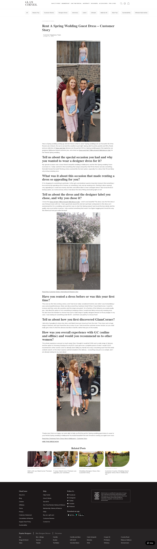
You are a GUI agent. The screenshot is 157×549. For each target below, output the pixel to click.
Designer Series (63, 12)
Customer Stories (49, 12)
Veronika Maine (74, 543)
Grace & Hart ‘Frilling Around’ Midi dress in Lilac (65, 202)
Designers (94, 3)
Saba (20, 543)
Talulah (38, 543)
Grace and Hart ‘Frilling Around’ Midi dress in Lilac (95, 150)
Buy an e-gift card (48, 515)
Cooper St (107, 537)
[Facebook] (68, 495)
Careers (21, 501)
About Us (22, 495)
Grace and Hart (61, 148)
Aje (20, 537)
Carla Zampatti (91, 537)
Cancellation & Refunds (26, 518)
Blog (20, 498)
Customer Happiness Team (52, 35)
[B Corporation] (98, 496)
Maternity (86, 3)
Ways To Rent (55, 3)
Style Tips (115, 12)
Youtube (71, 503)
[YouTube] (68, 503)
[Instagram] (68, 497)
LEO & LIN (73, 540)
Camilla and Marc (75, 537)
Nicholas (89, 540)
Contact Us (46, 522)
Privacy (21, 511)
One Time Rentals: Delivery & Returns (54, 505)
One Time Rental (76, 3)
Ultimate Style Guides (141, 12)
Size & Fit (46, 501)
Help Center (46, 495)
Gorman (38, 540)
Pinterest (72, 506)
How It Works (47, 498)
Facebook (72, 495)
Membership (66, 3)
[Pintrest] (68, 506)
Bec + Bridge (40, 537)
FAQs (44, 511)
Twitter (71, 500)
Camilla (55, 537)
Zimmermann (125, 543)
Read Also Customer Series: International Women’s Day (60, 292)
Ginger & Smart (23, 540)
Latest (84, 12)
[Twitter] (68, 500)
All (27, 12)
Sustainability (126, 12)
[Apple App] (71, 515)
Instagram (72, 498)
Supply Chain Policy (25, 522)
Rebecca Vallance (126, 540)
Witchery (106, 543)
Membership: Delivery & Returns (52, 508)
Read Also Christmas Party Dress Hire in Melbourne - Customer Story (64, 438)
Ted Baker (56, 543)
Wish (88, 543)
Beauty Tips (36, 12)
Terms (21, 508)
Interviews (75, 12)
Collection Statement (25, 515)
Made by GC (104, 12)
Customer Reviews (48, 518)
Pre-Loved (112, 3)
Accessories (103, 3)
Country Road (125, 537)
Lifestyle (93, 12)
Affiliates (21, 505)
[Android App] (79, 515)
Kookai (55, 540)
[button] (56, 3)
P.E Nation (107, 540)
